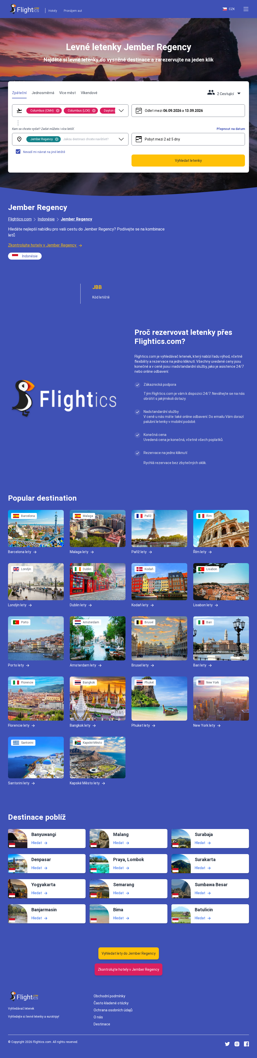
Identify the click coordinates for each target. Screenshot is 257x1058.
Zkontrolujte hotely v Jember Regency (42, 245)
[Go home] (24, 996)
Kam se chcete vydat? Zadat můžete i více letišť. (43, 129)
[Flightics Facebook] (246, 1043)
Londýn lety (17, 605)
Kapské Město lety (85, 783)
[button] (246, 9)
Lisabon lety (203, 605)
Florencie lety (18, 725)
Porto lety (16, 665)
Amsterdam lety (83, 665)
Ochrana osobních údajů (113, 1010)
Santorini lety (18, 783)
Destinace (102, 1024)
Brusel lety (140, 665)
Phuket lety (141, 725)
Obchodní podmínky (109, 996)
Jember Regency (76, 219)
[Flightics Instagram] (237, 1044)
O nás (98, 1017)
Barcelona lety (19, 552)
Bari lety (199, 665)
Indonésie (46, 219)
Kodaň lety (140, 605)
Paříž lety (139, 552)
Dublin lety (78, 605)
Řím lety (199, 552)
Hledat (36, 843)
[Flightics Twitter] (227, 1043)
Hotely (52, 11)
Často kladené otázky (111, 1003)
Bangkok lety (80, 725)
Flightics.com (20, 219)
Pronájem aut (73, 11)
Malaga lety (79, 552)
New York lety (204, 725)
